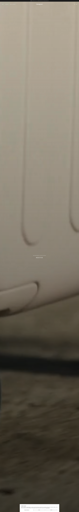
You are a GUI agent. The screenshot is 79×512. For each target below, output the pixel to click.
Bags (3, 4)
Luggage (6, 4)
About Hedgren (13, 4)
